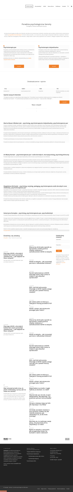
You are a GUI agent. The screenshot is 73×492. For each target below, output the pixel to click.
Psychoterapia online (31, 461)
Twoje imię (58, 245)
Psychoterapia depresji (34, 458)
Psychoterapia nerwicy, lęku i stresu (36, 456)
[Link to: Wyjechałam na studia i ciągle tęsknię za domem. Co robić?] (29, 385)
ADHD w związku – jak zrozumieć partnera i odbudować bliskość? (40, 262)
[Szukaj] (68, 6)
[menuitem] (29, 6)
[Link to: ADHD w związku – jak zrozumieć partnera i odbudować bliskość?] (32, 258)
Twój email (58, 239)
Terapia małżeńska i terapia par (34, 451)
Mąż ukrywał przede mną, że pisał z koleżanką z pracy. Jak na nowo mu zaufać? (15, 389)
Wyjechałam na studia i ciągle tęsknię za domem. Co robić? (39, 389)
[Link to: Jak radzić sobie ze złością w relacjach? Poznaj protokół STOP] (32, 298)
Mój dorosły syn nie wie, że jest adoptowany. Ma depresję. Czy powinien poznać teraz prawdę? (40, 396)
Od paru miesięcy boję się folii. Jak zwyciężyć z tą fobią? (40, 404)
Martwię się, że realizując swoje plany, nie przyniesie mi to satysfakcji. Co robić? (40, 423)
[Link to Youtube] (68, 487)
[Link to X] (64, 487)
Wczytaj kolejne (7, 230)
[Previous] (6, 439)
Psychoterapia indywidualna (48, 47)
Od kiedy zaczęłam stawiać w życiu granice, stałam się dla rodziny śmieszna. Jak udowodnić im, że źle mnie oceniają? (39, 413)
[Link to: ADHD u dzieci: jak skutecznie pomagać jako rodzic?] (29, 305)
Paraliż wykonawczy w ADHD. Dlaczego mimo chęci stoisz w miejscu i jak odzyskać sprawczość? (39, 275)
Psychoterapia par (10, 47)
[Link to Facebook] (62, 487)
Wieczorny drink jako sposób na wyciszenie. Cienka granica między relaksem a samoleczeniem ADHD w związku (40, 249)
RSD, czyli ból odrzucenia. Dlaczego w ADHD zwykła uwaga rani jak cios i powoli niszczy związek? (40, 290)
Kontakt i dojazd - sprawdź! (56, 459)
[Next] (67, 439)
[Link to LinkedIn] (66, 487)
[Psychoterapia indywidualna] (38, 45)
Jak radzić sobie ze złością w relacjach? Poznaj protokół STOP (40, 302)
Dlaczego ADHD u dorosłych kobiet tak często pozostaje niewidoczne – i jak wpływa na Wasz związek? (14, 256)
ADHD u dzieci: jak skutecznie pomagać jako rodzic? (39, 309)
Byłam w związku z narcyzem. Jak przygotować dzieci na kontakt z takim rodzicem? (39, 431)
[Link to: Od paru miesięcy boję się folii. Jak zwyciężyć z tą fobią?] (29, 400)
